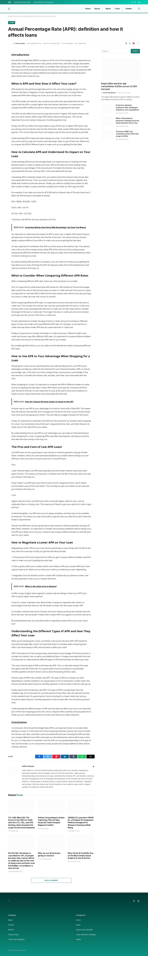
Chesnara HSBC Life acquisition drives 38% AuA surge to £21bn (127, 133)
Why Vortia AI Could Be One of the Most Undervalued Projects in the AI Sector (80, 855)
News (108, 8)
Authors (11, 930)
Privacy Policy (13, 934)
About (97, 8)
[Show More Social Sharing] (138, 43)
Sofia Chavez (20, 43)
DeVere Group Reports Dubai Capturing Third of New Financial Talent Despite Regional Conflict (51, 821)
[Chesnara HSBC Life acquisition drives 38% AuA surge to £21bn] (107, 134)
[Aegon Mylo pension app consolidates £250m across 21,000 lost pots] (120, 69)
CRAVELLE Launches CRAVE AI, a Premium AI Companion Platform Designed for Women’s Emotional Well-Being (81, 822)
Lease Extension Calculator (43, 2)
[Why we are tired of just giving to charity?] (51, 842)
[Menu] (9, 2)
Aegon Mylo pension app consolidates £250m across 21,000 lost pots (119, 86)
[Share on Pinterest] (133, 43)
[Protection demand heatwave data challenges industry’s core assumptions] (107, 108)
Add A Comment (51, 880)
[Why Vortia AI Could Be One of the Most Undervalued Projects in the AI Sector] (81, 842)
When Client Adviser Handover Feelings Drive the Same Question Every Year (127, 120)
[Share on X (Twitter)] (130, 43)
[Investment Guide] (9, 9)
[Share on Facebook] (126, 43)
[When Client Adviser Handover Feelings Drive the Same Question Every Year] (107, 121)
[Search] (139, 2)
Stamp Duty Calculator (22, 2)
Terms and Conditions (16, 939)
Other (11, 23)
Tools (117, 8)
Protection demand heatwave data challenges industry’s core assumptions (127, 107)
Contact (11, 925)
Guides (129, 8)
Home (88, 8)
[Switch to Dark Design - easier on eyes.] (138, 9)
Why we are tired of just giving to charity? (49, 854)
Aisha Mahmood (109, 93)
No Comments (69, 43)
